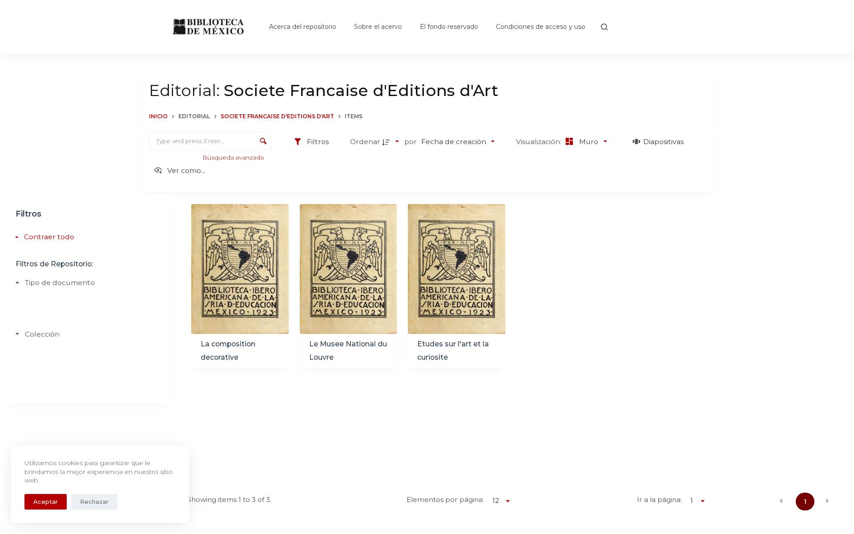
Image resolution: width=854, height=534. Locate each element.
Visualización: (539, 141)
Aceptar (45, 501)
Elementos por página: (445, 499)
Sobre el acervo (378, 27)
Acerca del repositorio (302, 27)
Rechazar (94, 501)
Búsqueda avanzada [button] (233, 157)
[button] (781, 501)
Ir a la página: (659, 499)
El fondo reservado (449, 27)
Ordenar (365, 141)
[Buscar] (604, 27)
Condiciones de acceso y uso (540, 27)
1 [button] (805, 502)
